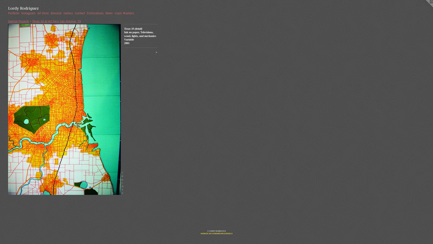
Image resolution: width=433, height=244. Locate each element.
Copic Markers (124, 13)
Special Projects (18, 21)
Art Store (43, 13)
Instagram (28, 13)
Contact (80, 13)
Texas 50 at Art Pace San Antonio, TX (56, 21)
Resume (56, 13)
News (109, 13)
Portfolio (13, 13)
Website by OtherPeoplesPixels (217, 234)
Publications (95, 13)
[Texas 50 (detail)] (64, 109)
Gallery (68, 13)
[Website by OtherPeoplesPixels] (426, 7)
